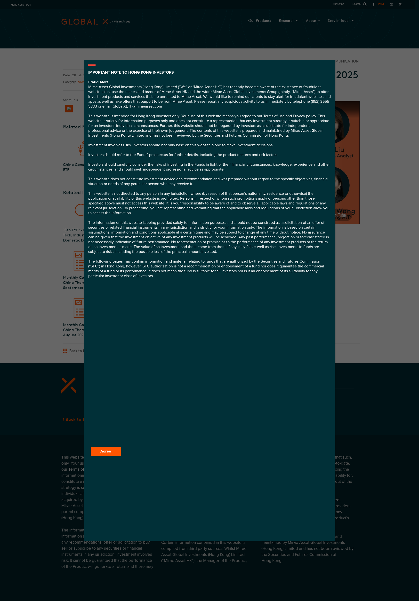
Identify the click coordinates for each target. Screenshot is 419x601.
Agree (105, 451)
